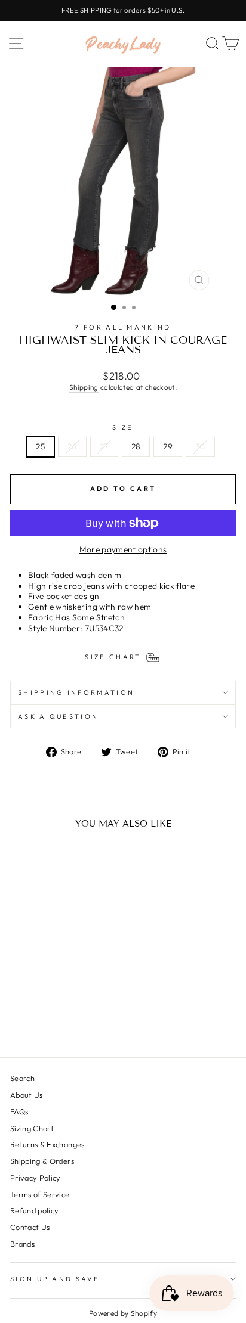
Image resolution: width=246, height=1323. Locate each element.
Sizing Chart (32, 1128)
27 (104, 446)
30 (200, 446)
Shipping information (76, 692)
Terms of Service (40, 1194)
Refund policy (34, 1210)
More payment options (123, 550)
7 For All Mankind (123, 327)
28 (136, 446)
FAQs (19, 1111)
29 (168, 446)
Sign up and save (55, 1279)
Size (122, 427)
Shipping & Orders (42, 1161)
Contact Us (30, 1227)
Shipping (84, 387)
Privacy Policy (35, 1177)
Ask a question (58, 716)
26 (72, 446)
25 (40, 446)
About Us (26, 1095)
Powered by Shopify (123, 1313)
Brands (22, 1244)
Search (22, 1078)
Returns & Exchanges (47, 1144)
